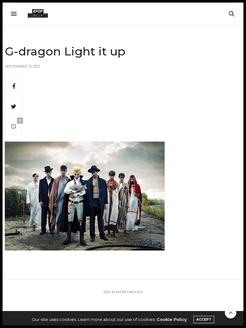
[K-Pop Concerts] (38, 13)
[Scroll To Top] (230, 312)
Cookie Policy (172, 319)
